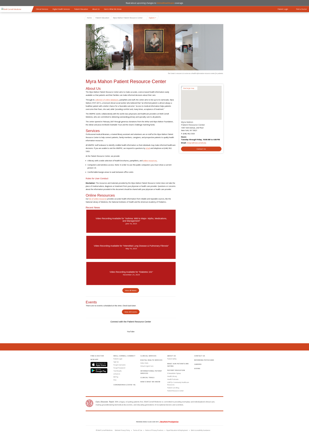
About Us (96, 9)
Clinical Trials (147, 378)
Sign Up (116, 362)
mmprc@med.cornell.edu (196, 143)
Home (89, 18)
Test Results (117, 371)
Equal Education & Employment (177, 430)
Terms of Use (137, 430)
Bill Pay (115, 377)
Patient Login (117, 359)
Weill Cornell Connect (124, 356)
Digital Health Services (61, 9)
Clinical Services (42, 9)
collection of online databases (107, 100)
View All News (131, 290)
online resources (150, 160)
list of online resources (98, 199)
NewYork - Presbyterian (155, 422)
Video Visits (144, 363)
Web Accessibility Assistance (200, 430)
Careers (197, 364)
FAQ (114, 380)
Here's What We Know (112, 9)
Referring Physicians (204, 360)
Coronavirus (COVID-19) (124, 385)
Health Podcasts (172, 379)
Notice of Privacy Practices (154, 430)
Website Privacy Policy (122, 430)
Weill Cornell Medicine (154, 416)
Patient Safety (171, 359)
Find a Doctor (97, 356)
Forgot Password (119, 368)
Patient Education (81, 9)
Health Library (172, 376)
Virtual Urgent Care (146, 366)
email (148, 148)
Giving (197, 368)
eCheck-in (116, 374)
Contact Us (201, 149)
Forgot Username (119, 365)
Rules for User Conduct (97, 178)
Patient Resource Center (175, 391)
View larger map (188, 88)
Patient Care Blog (173, 388)
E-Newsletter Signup (174, 373)
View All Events (130, 312)
